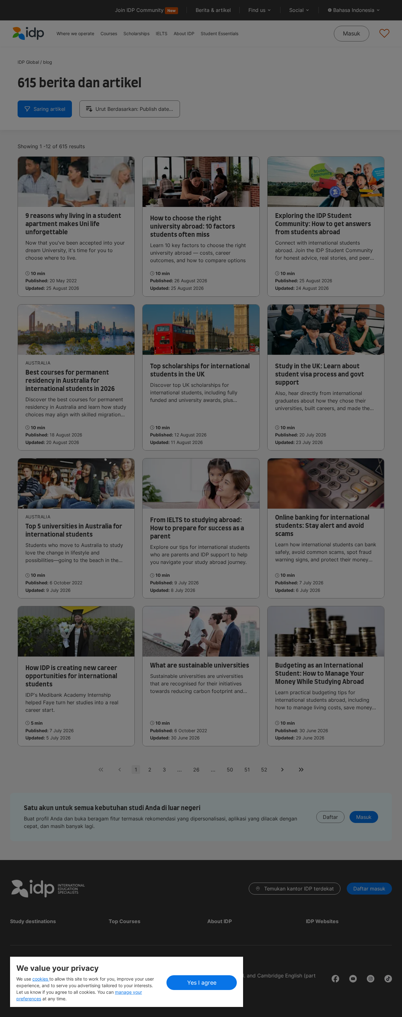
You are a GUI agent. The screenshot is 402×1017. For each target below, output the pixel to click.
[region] (126, 982)
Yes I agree (201, 982)
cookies (40, 979)
